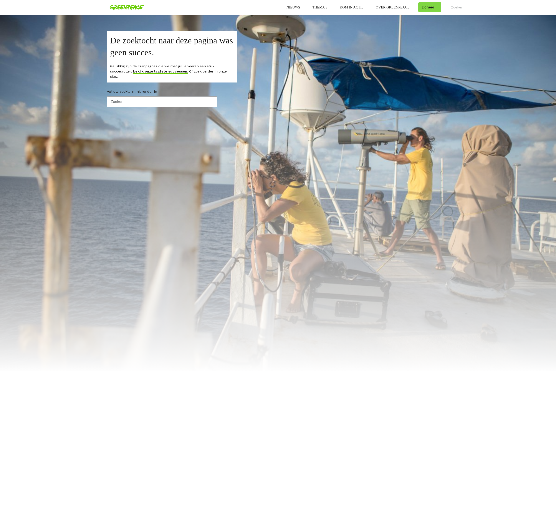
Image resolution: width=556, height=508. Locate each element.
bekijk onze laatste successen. (160, 71)
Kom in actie (352, 7)
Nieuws (293, 7)
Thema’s (320, 7)
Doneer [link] (428, 7)
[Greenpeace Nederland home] (125, 7)
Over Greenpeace (393, 7)
